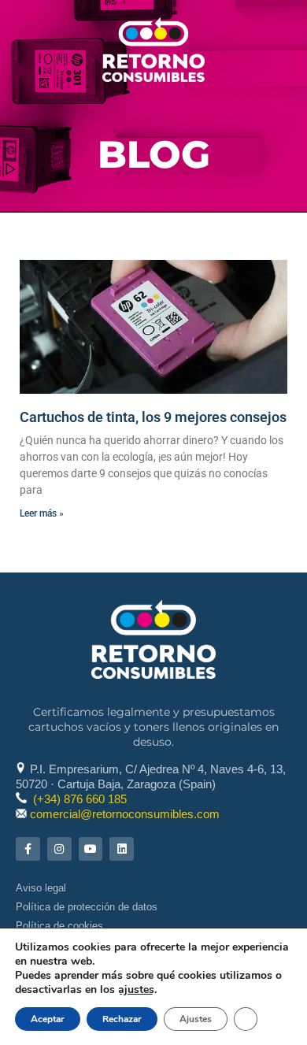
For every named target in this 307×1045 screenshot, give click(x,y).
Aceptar (48, 1019)
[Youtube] (91, 849)
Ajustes (195, 1019)
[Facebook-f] (28, 849)
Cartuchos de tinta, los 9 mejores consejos (153, 417)
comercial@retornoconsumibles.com (125, 814)
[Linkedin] (121, 849)
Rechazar (122, 1019)
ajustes (136, 990)
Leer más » (42, 513)
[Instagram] (59, 849)
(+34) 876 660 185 (80, 799)
